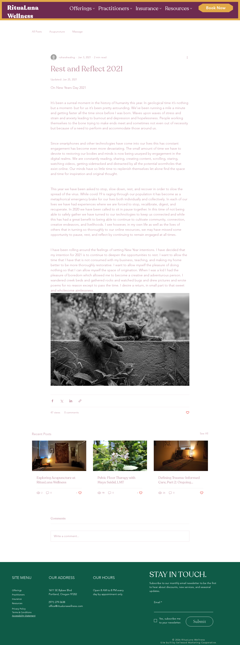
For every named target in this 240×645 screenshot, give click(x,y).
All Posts (37, 31)
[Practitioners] (29, 595)
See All (204, 433)
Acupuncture (57, 31)
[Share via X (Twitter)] (61, 401)
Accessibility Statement (23, 615)
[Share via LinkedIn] (71, 401)
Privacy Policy (19, 608)
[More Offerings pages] (94, 8)
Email (158, 602)
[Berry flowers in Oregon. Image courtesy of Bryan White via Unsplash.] (120, 456)
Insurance (17, 599)
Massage (77, 31)
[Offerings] (29, 590)
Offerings (17, 590)
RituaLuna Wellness (23, 12)
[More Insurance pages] (160, 8)
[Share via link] (80, 401)
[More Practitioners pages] (131, 8)
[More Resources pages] (191, 8)
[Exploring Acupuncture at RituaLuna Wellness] (59, 456)
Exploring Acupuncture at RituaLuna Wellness (56, 480)
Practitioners (18, 594)
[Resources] (29, 603)
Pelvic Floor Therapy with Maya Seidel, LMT (116, 480)
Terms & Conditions (22, 612)
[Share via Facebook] (52, 401)
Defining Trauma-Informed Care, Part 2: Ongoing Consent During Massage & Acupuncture (179, 480)
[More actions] (187, 57)
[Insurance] (29, 599)
